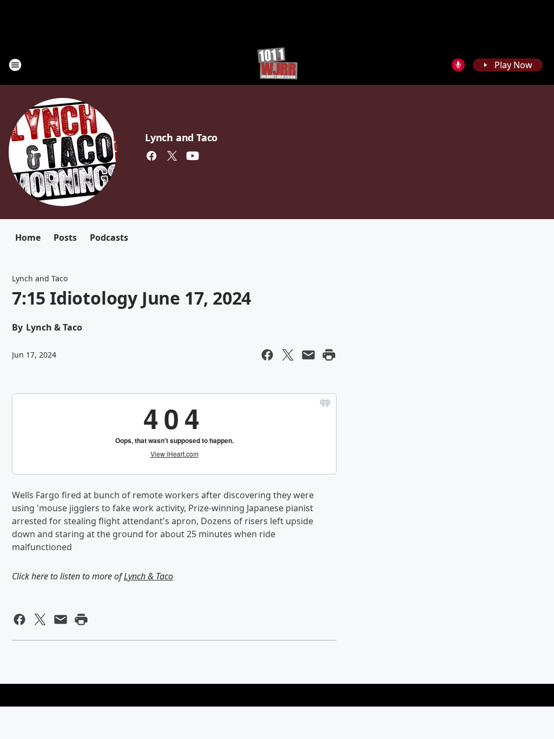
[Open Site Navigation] (15, 64)
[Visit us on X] (172, 155)
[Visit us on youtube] (192, 155)
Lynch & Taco (148, 576)
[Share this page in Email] (308, 354)
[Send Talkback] (458, 64)
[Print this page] (329, 354)
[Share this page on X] (287, 354)
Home (28, 237)
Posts (65, 237)
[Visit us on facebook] (151, 155)
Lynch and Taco (181, 137)
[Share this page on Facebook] (267, 354)
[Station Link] (277, 64)
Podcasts (109, 237)
